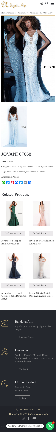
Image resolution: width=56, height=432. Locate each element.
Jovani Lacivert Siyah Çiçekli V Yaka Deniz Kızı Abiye (14, 296)
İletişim (22, 398)
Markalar (12, 13)
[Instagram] (23, 418)
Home (4, 13)
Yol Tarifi (23, 369)
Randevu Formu (26, 337)
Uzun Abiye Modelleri (44, 166)
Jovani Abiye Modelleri (28, 13)
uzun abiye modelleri (16, 172)
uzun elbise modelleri (35, 172)
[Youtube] (34, 418)
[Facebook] (28, 418)
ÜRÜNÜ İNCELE (13, 233)
